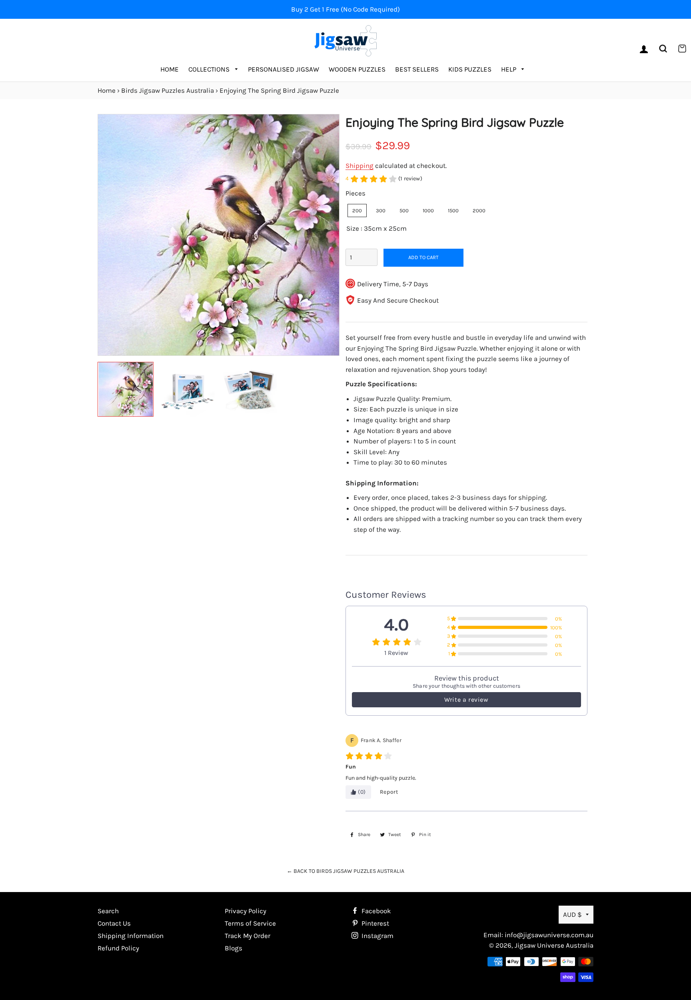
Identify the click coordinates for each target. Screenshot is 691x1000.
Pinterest (374, 923)
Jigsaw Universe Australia (554, 945)
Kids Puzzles (469, 69)
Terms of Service (250, 923)
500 (404, 211)
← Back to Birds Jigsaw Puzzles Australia (345, 871)
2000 (479, 211)
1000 (428, 211)
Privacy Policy (245, 911)
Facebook (375, 911)
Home (169, 69)
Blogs (233, 948)
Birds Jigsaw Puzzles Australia (167, 90)
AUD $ (572, 914)
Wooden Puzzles (357, 69)
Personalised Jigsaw (283, 69)
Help (509, 69)
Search (108, 911)
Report (389, 791)
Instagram (376, 936)
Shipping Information (131, 936)
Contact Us (114, 923)
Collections (209, 69)
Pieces (355, 193)
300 (380, 211)
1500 (453, 211)
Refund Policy (118, 948)
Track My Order (247, 936)
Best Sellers (417, 69)
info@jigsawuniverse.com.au (549, 935)
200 (357, 211)
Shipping (359, 166)
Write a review (466, 699)
